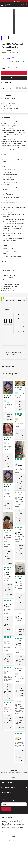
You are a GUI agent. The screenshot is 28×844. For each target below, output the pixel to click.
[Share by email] (25, 88)
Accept (13, 832)
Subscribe (6, 808)
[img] (8, 325)
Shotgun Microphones (8, 290)
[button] (25, 5)
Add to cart (14, 73)
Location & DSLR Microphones (10, 277)
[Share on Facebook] (17, 88)
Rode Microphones (8, 282)
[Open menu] (2, 5)
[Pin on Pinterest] (20, 88)
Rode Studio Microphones (9, 288)
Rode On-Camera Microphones (11, 284)
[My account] (19, 5)
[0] (25, 5)
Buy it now (14, 78)
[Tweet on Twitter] (23, 88)
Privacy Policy (9, 828)
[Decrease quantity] (8, 67)
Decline (13, 836)
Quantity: (3, 68)
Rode (2, 50)
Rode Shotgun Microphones (10, 286)
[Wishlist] (22, 5)
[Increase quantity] (16, 67)
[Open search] (16, 5)
